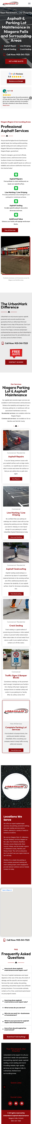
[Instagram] (10, 1103)
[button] (1, 97)
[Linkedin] (22, 1103)
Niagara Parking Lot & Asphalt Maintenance (16, 391)
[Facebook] (16, 1103)
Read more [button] (6, 105)
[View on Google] (4, 91)
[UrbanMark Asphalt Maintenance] (10, 3)
